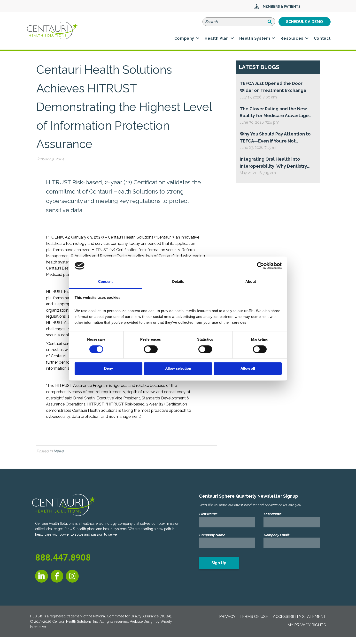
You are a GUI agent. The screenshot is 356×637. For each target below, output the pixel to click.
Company (184, 38)
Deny (108, 369)
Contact (322, 38)
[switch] (151, 349)
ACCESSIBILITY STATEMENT (299, 616)
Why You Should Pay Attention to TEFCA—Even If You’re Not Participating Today (275, 138)
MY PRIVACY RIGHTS (306, 625)
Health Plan (217, 38)
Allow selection (178, 369)
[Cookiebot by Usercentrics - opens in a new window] (260, 265)
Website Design (142, 621)
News (59, 451)
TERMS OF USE (254, 616)
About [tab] (250, 282)
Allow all (247, 369)
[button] (197, 38)
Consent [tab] (105, 282)
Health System (254, 38)
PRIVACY (227, 616)
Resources (291, 38)
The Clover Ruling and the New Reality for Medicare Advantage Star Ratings (274, 113)
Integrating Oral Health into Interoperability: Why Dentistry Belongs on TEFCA (273, 163)
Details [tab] (178, 282)
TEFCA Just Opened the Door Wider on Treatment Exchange (273, 87)
